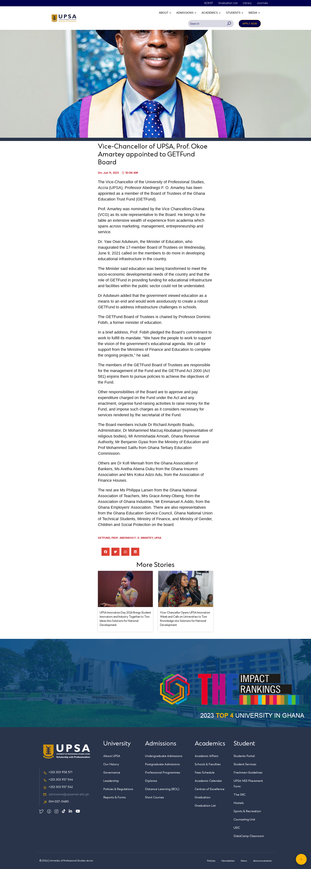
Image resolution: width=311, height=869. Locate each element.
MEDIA (253, 12)
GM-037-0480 (59, 801)
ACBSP (208, 3)
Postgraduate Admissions (162, 764)
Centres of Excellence (209, 789)
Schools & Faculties (208, 764)
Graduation (202, 797)
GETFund (104, 537)
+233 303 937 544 (61, 779)
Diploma (151, 781)
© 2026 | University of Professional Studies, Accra (66, 860)
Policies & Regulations (118, 789)
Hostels (239, 803)
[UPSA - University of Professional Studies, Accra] (64, 18)
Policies (211, 860)
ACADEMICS (210, 12)
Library (247, 3)
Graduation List (228, 3)
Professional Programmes (162, 772)
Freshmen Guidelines (248, 772)
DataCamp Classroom (249, 836)
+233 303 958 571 (60, 772)
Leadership (111, 781)
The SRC (239, 795)
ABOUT (163, 12)
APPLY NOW (249, 23)
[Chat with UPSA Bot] (301, 859)
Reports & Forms (114, 797)
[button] (106, 552)
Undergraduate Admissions (163, 756)
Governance (111, 772)
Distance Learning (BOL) (162, 789)
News (244, 860)
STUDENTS (233, 12)
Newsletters (228, 860)
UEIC (237, 828)
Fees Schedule (205, 772)
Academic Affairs (206, 756)
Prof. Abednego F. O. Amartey (132, 537)
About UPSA (111, 756)
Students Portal (244, 756)
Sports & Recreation (247, 811)
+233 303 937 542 (61, 787)
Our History (111, 764)
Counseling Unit (244, 819)
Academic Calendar (208, 781)
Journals (262, 3)
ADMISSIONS (184, 12)
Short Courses (154, 797)
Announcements (262, 860)
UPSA (157, 537)
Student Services (245, 764)
